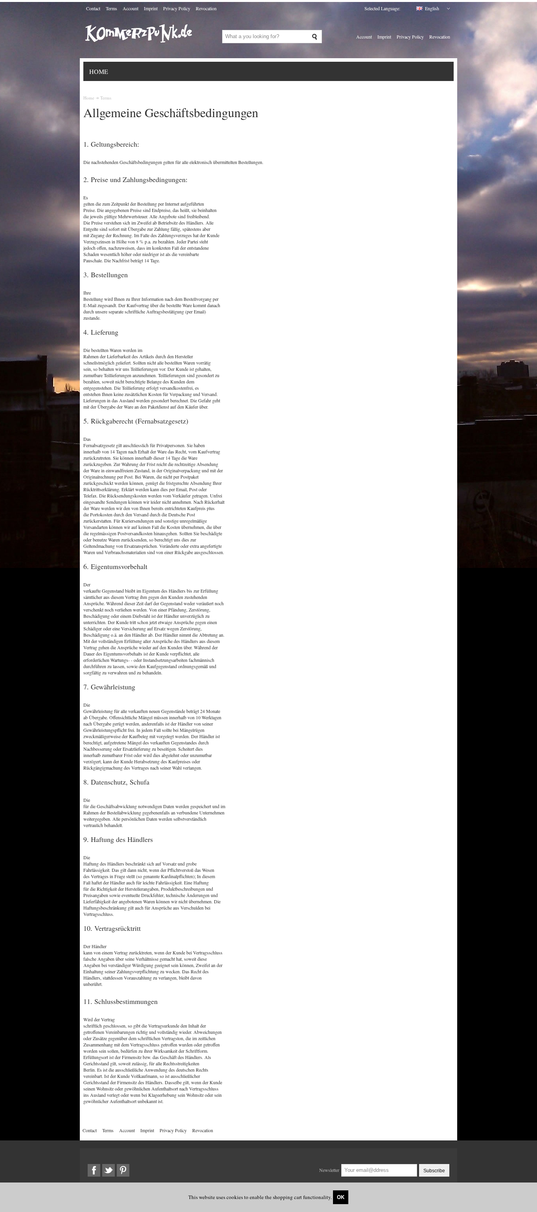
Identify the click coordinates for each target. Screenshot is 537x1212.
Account (130, 8)
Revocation (206, 8)
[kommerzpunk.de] (139, 49)
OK (340, 1197)
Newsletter (329, 1170)
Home (98, 71)
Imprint (151, 8)
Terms (111, 8)
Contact (93, 8)
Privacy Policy (176, 8)
